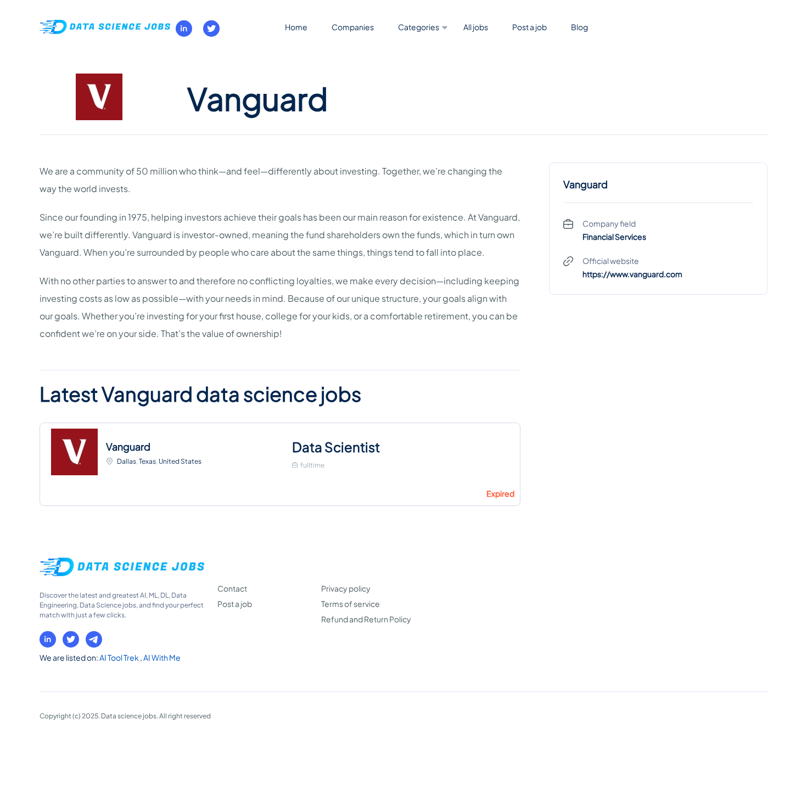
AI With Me (162, 657)
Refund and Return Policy (366, 619)
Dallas (126, 461)
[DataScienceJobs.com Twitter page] (211, 28)
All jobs (475, 27)
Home (296, 27)
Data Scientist (336, 446)
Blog (579, 27)
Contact (232, 588)
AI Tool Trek (119, 657)
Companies (353, 27)
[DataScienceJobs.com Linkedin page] (184, 28)
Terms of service (350, 604)
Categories (418, 27)
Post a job (529, 27)
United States (180, 461)
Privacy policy (346, 588)
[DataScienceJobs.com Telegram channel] (94, 639)
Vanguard (128, 446)
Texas (147, 461)
